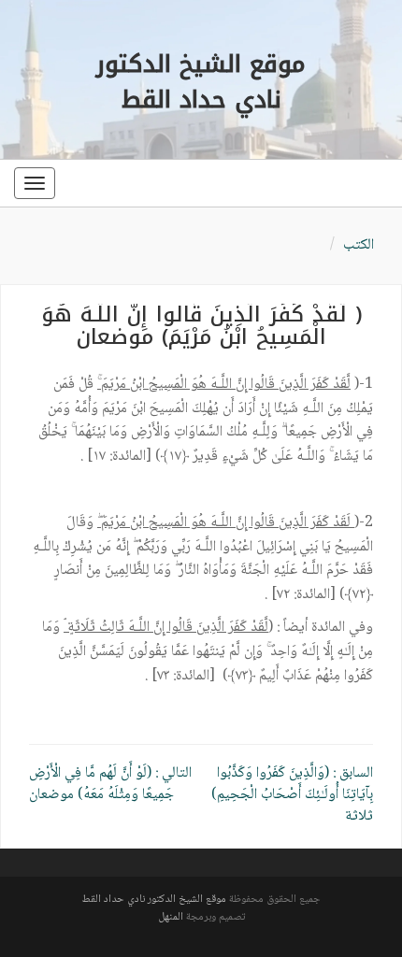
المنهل (170, 917)
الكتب (358, 245)
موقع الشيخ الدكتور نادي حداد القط (153, 899)
